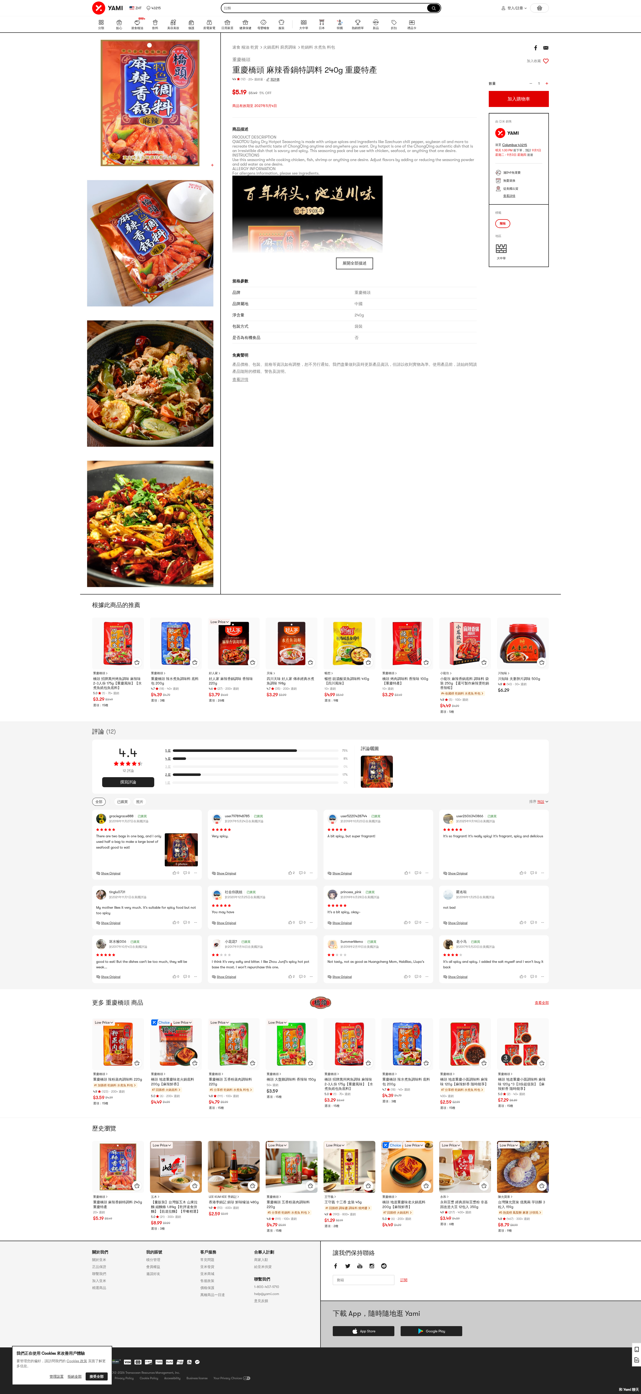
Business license (197, 1378)
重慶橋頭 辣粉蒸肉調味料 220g (117, 1079)
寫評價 (274, 79)
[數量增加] (547, 83)
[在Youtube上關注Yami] (360, 1266)
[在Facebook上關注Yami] (336, 1266)
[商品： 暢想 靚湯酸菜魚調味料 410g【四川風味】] (349, 643)
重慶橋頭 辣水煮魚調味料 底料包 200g (175, 681)
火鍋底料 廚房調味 (279, 47)
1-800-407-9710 (266, 1287)
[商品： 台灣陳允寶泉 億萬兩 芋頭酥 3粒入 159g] (523, 1167)
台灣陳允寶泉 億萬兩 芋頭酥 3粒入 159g (521, 1204)
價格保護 (207, 1288)
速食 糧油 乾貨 (245, 47)
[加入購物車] (137, 662)
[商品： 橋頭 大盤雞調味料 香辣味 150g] (291, 1044)
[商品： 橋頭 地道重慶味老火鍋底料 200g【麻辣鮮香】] (176, 1044)
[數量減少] (531, 83)
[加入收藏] (546, 61)
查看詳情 (240, 379)
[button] (153, 8)
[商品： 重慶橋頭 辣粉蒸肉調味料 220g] (118, 1044)
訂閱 (403, 1280)
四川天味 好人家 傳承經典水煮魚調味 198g (290, 681)
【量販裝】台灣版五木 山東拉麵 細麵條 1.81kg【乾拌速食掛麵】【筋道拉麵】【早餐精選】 (175, 1206)
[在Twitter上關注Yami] (348, 1266)
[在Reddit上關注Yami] (384, 1266)
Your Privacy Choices (228, 1378)
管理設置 (57, 1376)
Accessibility (172, 1378)
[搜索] (433, 8)
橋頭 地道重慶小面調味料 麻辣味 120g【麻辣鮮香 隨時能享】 (464, 1081)
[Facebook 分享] (536, 48)
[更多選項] (196, 873)
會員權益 (153, 1267)
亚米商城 (207, 1274)
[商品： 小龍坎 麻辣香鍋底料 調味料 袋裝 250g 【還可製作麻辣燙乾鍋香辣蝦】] (465, 643)
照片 (139, 802)
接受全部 (97, 1376)
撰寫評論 (128, 782)
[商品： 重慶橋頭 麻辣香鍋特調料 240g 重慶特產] (118, 1167)
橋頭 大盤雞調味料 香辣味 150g (291, 1079)
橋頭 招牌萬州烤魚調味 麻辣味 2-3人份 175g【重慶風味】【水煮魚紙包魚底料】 (117, 683)
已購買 (122, 802)
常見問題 (207, 1260)
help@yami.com (266, 1294)
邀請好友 (153, 1274)
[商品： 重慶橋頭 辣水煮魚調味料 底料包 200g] (176, 643)
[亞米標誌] (107, 8)
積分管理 (153, 1260)
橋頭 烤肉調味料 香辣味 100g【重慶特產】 (405, 681)
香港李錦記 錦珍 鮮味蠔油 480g (234, 1202)
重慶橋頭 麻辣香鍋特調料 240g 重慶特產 (117, 1204)
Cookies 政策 (77, 1361)
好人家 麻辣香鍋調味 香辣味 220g (231, 681)
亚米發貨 (207, 1267)
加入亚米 (99, 1281)
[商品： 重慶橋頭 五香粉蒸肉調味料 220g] (234, 1044)
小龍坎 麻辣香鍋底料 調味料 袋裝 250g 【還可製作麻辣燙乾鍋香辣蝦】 (464, 683)
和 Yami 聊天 (629, 1389)
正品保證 (99, 1267)
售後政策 (207, 1281)
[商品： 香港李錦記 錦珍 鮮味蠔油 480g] (234, 1167)
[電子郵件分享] (546, 48)
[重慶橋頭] (320, 1002)
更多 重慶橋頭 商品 (117, 1002)
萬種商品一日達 (212, 1295)
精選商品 (99, 1288)
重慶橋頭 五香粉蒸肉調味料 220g (230, 1081)
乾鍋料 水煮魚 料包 (318, 47)
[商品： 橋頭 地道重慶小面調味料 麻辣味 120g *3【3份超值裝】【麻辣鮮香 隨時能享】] (523, 1044)
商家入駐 (261, 1260)
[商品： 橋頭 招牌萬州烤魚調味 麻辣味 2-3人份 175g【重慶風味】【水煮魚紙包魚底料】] (118, 643)
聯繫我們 (99, 1274)
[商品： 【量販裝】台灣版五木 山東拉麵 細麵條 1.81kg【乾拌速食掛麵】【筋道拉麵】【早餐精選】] (176, 1167)
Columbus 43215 (514, 145)
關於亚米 (99, 1260)
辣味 (503, 223)
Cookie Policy (149, 1378)
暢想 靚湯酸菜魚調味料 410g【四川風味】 (347, 681)
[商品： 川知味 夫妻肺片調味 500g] (523, 643)
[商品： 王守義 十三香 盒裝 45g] (349, 1167)
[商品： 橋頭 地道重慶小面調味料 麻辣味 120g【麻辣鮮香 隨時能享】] (465, 1044)
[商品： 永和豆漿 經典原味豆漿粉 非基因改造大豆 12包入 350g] (465, 1167)
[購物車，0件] (539, 8)
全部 (98, 802)
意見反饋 (261, 1301)
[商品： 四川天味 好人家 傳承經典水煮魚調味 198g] (291, 643)
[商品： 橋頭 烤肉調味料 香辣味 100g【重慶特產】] (407, 643)
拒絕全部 (75, 1376)
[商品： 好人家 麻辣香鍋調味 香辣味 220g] (234, 643)
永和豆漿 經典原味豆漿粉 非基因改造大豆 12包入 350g (464, 1204)
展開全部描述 (355, 263)
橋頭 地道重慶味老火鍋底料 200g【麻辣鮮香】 (172, 1081)
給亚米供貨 (263, 1267)
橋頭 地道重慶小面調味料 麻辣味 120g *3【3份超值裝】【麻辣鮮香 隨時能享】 (522, 1083)
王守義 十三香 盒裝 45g (343, 1202)
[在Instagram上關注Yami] (372, 1266)
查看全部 (542, 1003)
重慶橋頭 (241, 59)
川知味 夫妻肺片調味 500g (519, 679)
